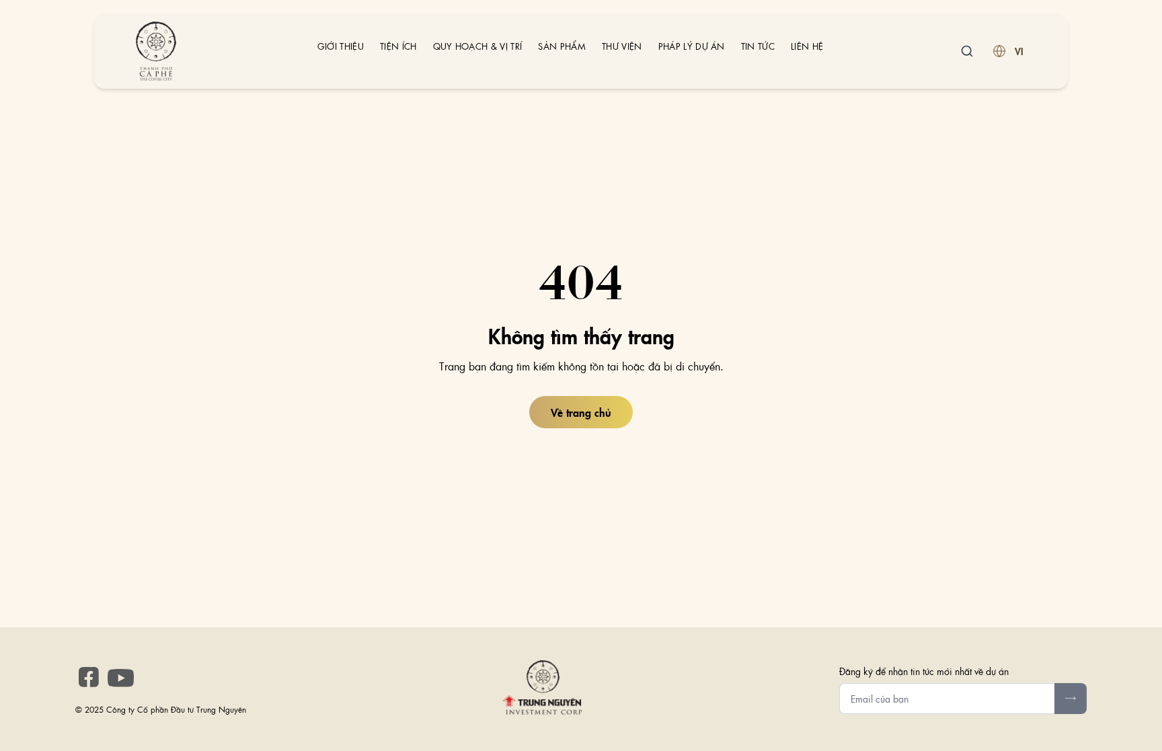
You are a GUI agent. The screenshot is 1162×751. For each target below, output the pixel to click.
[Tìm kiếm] (967, 51)
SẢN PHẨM (562, 46)
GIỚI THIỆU (340, 46)
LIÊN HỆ (807, 46)
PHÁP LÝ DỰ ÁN (691, 46)
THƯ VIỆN (622, 46)
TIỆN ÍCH (398, 46)
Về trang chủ (581, 412)
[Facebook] (88, 677)
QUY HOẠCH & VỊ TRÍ (477, 46)
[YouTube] (121, 678)
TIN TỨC (758, 46)
